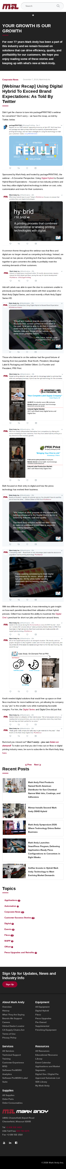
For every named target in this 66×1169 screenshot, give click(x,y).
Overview (7, 1007)
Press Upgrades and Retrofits (20, 952)
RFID (4, 1066)
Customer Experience (13, 1062)
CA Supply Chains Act (13, 1030)
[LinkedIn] (10, 1143)
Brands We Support (12, 1018)
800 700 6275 (22, 1131)
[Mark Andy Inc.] (10, 6)
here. (4, 753)
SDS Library (41, 1082)
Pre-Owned (40, 1022)
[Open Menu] (33, 15)
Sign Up (10, 984)
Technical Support (11, 1055)
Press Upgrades (43, 1018)
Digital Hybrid (47, 178)
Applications (12, 900)
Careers (6, 1022)
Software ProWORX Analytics (12, 1072)
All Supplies (8, 1095)
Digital (8, 923)
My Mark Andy (42, 1085)
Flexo (8, 935)
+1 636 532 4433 (14, 1127)
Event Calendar (43, 1062)
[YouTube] (4, 1143)
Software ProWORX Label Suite (15, 1080)
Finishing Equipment (45, 1030)
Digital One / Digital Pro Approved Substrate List (47, 1076)
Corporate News (10, 79)
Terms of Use (9, 1034)
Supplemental (42, 1026)
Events (9, 929)
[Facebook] (16, 1143)
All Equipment (42, 1007)
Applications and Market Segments (47, 1068)
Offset (8, 946)
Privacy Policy (9, 1037)
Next (36, 764)
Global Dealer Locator (13, 1026)
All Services (8, 1051)
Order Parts (8, 1099)
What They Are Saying (13, 1014)
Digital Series (29, 709)
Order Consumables (12, 1103)
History (6, 1010)
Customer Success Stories (19, 917)
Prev (30, 764)
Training (6, 1059)
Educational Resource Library (46, 1057)
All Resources (42, 1051)
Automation (11, 906)
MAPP (8, 941)
